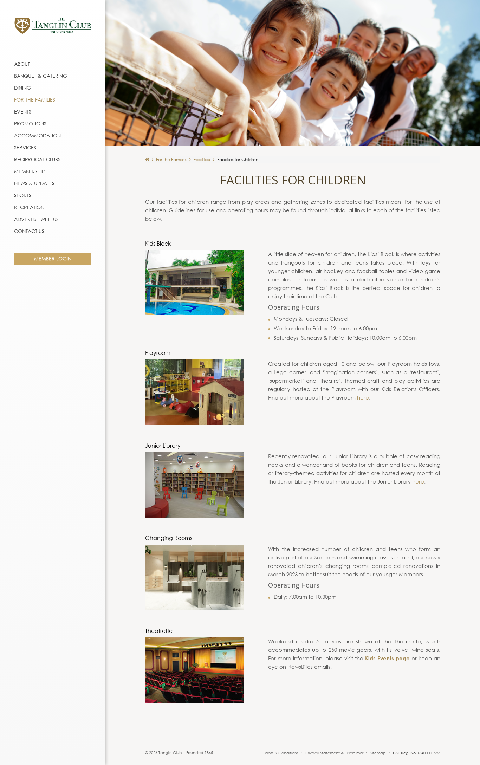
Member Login (52, 258)
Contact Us (29, 231)
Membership (29, 171)
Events (22, 111)
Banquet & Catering (40, 75)
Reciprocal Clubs (37, 159)
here (363, 397)
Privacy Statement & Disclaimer (334, 753)
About (22, 63)
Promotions (30, 123)
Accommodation (37, 135)
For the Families (34, 99)
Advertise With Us (36, 219)
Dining (22, 87)
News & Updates (34, 183)
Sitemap (378, 753)
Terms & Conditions (280, 753)
